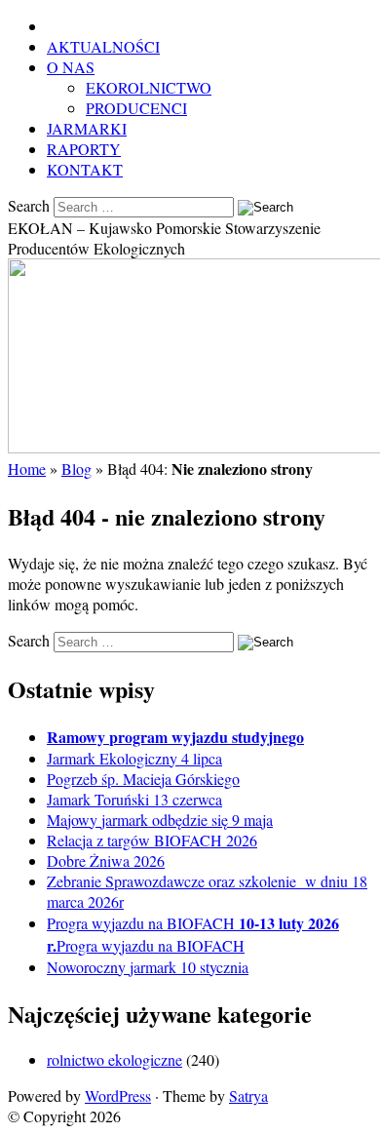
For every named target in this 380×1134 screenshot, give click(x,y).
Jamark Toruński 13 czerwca (134, 799)
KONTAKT (85, 169)
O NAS (71, 67)
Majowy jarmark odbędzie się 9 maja (160, 819)
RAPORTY (84, 148)
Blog (76, 468)
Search (29, 205)
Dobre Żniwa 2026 (106, 860)
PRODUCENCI (136, 108)
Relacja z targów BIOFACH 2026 (152, 840)
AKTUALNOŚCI (103, 46)
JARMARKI (87, 128)
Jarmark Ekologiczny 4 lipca (134, 758)
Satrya (248, 1095)
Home (27, 468)
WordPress (118, 1095)
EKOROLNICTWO (148, 87)
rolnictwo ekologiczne (114, 1059)
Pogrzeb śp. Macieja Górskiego (143, 778)
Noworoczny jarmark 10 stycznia (147, 967)
